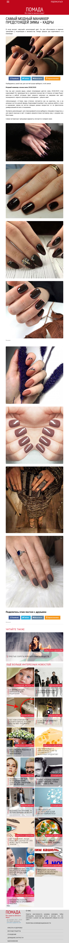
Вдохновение (13, 941)
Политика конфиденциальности (38, 923)
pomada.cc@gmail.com (14, 922)
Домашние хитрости (15, 937)
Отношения (12, 934)
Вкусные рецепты (14, 931)
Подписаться (57, 1)
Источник (8, 622)
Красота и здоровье (15, 927)
